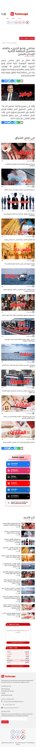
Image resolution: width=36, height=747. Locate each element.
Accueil (31, 38)
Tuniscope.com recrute (7, 691)
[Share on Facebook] (2, 161)
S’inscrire (5, 722)
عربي (19, 18)
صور (7, 18)
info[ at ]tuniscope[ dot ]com (11, 707)
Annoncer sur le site (6, 695)
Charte (3, 693)
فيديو (13, 18)
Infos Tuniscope (5, 689)
